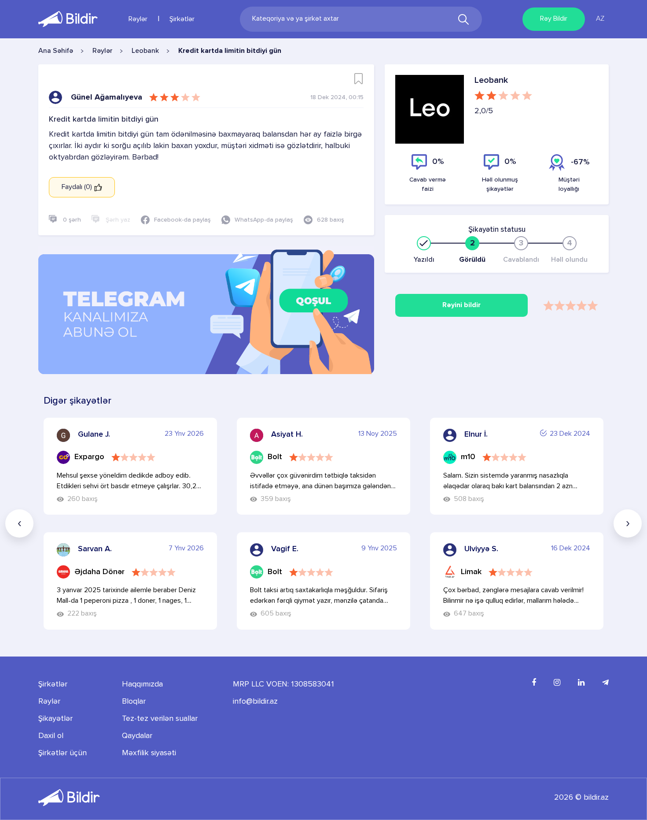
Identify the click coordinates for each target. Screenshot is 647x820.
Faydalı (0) (78, 187)
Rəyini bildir (461, 305)
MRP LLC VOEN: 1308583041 (283, 684)
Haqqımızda (142, 684)
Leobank (145, 51)
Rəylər (138, 19)
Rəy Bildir (553, 18)
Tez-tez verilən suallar (160, 719)
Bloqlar (134, 701)
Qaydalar (137, 736)
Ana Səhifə (55, 51)
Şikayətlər (55, 719)
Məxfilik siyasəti (149, 753)
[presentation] (19, 523)
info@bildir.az (255, 701)
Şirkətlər (182, 19)
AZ (600, 18)
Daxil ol (50, 736)
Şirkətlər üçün (62, 753)
